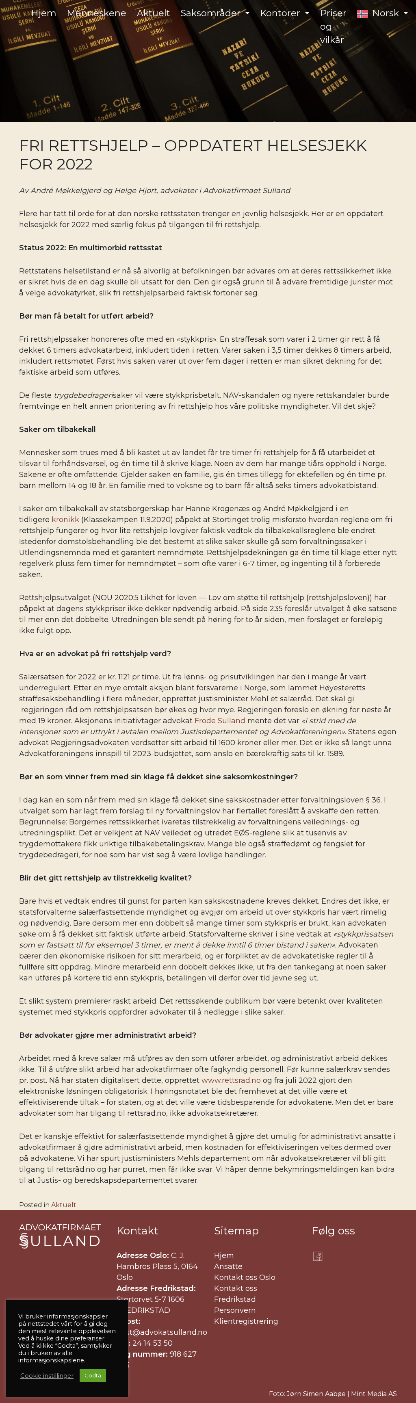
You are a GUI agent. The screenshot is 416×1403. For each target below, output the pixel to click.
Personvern (235, 1310)
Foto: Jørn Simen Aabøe (307, 1394)
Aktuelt (63, 1205)
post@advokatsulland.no (162, 1332)
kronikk (65, 519)
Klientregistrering (246, 1321)
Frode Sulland (220, 720)
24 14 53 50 (152, 1343)
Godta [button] (92, 1375)
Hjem (224, 1255)
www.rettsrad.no (231, 1080)
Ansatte (228, 1266)
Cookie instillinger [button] (47, 1375)
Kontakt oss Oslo (244, 1277)
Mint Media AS (374, 1394)
